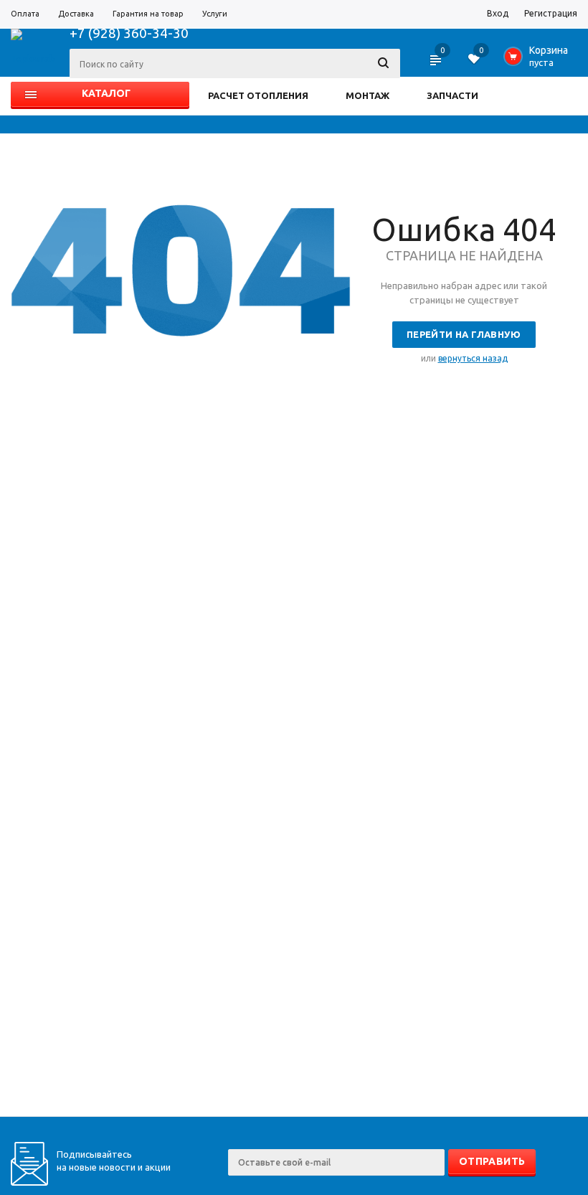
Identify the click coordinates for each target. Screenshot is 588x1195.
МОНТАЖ (367, 95)
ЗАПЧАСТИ (452, 95)
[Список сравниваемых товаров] (437, 64)
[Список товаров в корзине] (539, 60)
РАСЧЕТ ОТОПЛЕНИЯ (258, 95)
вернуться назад (473, 358)
